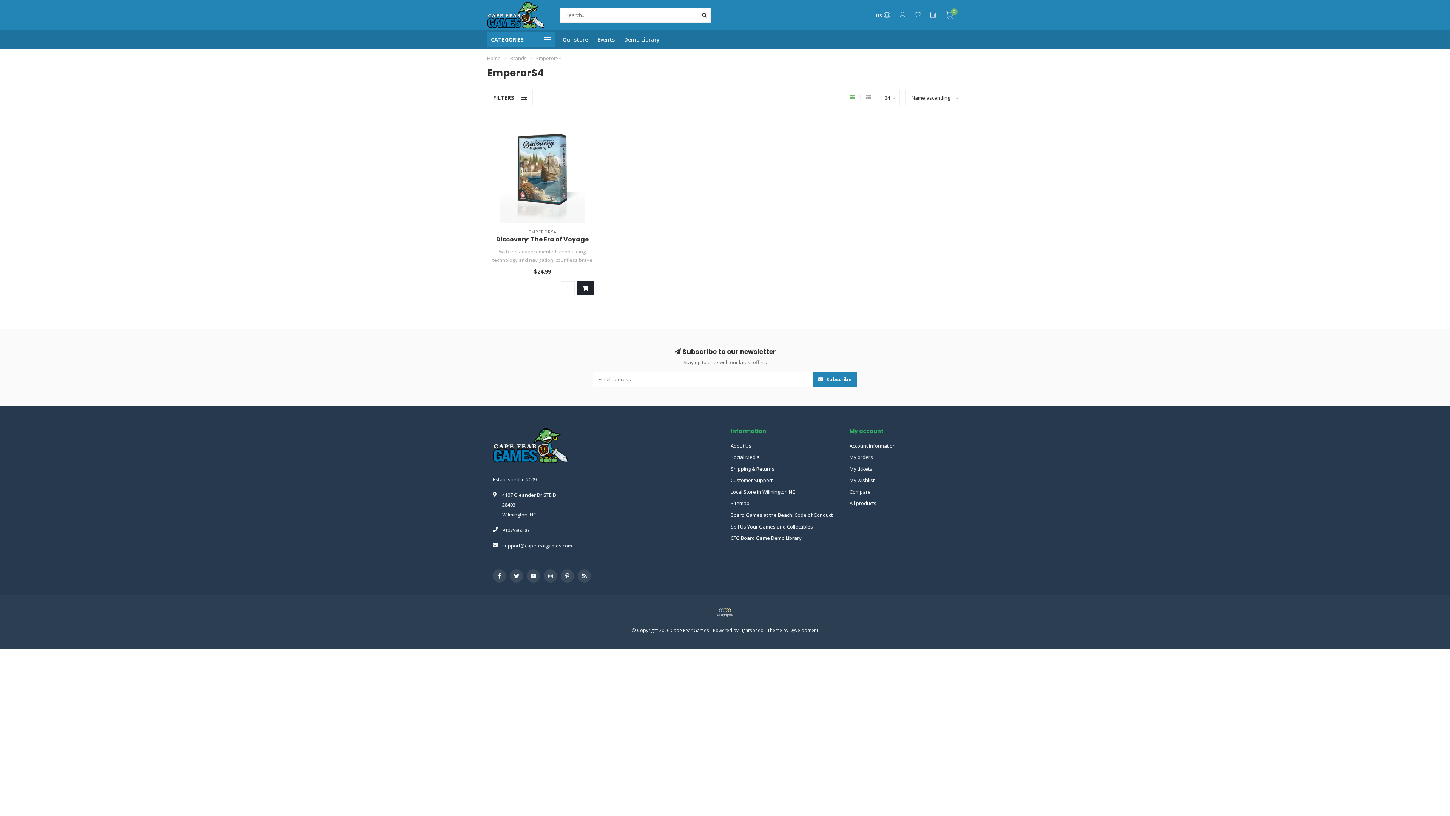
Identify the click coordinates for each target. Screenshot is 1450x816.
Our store (575, 39)
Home (494, 58)
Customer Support (752, 480)
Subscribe (838, 379)
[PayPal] (725, 612)
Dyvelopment (804, 630)
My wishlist (862, 480)
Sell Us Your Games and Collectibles (772, 526)
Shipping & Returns (752, 468)
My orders (861, 457)
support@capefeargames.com (537, 545)
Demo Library (642, 39)
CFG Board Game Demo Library (766, 538)
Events (606, 39)
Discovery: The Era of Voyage (542, 239)
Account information (873, 445)
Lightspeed (752, 630)
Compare (860, 491)
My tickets (861, 468)
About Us (741, 445)
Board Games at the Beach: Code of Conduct (782, 515)
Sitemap (740, 503)
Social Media (745, 457)
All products (863, 503)
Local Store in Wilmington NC (763, 491)
